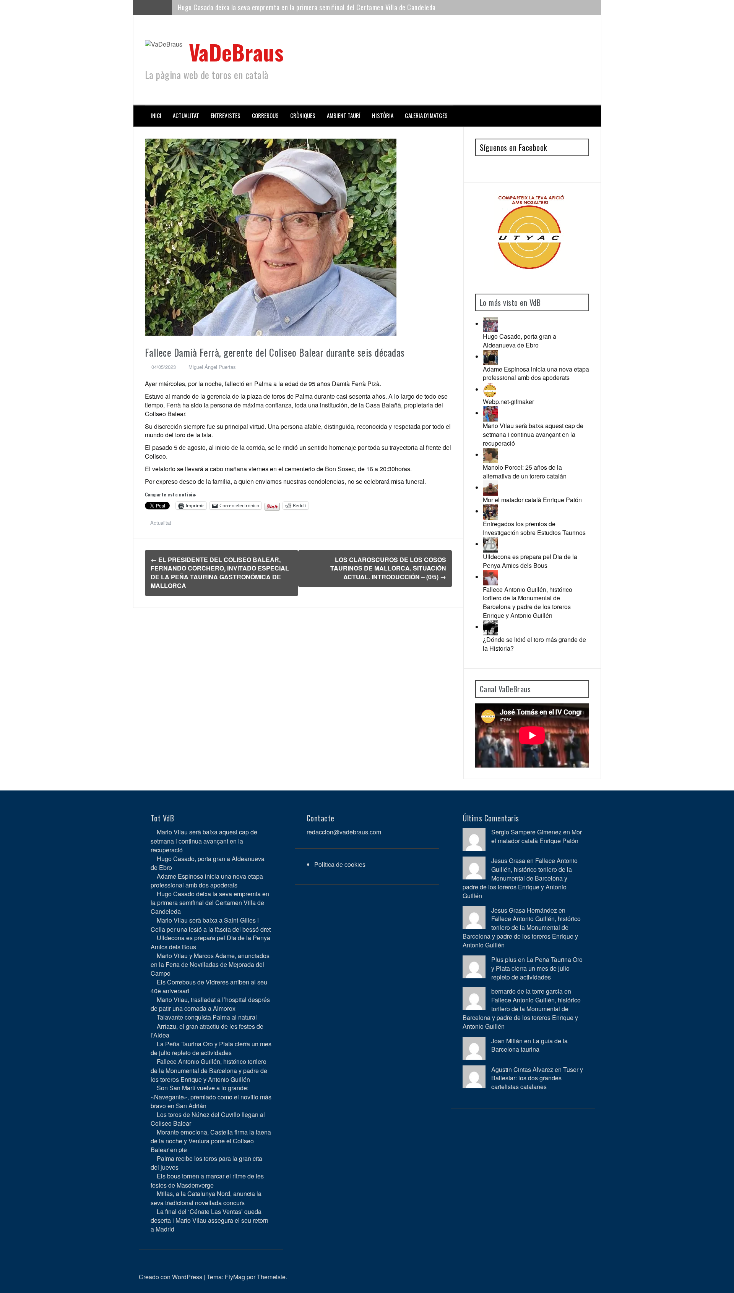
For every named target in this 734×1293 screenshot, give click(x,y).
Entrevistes (225, 116)
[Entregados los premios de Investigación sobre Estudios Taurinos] (490, 511)
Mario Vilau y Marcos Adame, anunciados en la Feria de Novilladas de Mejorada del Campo (210, 964)
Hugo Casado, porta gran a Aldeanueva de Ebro (519, 340)
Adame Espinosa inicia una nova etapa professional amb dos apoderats (536, 373)
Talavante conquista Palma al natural (207, 1017)
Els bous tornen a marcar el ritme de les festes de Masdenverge (207, 1180)
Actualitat (186, 116)
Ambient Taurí (344, 116)
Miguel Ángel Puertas (212, 366)
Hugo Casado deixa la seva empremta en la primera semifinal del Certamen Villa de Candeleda (210, 902)
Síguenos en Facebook (513, 147)
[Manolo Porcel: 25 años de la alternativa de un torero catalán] (490, 454)
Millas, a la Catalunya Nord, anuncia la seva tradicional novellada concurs (206, 1198)
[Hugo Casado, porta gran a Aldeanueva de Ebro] (490, 323)
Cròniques (302, 116)
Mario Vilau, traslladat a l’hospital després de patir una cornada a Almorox (210, 1004)
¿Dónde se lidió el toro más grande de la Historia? (534, 644)
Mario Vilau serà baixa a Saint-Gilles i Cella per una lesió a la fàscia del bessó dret (291, 7)
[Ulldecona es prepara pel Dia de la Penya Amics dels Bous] (490, 544)
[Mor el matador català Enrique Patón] (490, 487)
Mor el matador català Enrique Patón (532, 499)
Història (382, 116)
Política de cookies (339, 864)
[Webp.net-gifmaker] (490, 389)
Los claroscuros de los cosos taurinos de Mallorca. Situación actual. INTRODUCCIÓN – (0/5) (388, 568)
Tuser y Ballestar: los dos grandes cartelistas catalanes (537, 1078)
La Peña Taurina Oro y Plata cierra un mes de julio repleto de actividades (211, 1048)
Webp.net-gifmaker (508, 401)
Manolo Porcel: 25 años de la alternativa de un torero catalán (525, 471)
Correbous (265, 116)
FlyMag (235, 1276)
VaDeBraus (236, 52)
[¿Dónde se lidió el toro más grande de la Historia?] (490, 626)
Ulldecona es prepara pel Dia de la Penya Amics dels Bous (530, 561)
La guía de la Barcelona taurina (529, 1045)
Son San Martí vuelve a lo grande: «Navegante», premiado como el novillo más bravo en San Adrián (211, 1096)
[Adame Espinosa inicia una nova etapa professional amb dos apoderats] (490, 356)
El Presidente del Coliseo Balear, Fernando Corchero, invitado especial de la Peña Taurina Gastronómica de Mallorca (220, 572)
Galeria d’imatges (426, 116)
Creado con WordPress (170, 1276)
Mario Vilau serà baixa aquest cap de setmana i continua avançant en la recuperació (533, 434)
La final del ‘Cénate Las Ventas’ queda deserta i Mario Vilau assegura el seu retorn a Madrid (209, 1220)
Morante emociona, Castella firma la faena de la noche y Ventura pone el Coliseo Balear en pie (211, 1141)
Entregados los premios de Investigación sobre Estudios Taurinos (534, 528)
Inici (156, 116)
